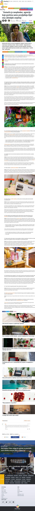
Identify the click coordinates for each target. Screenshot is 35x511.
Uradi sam (23, 1)
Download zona (29, 1)
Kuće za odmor (16, 475)
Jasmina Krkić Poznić (30, 475)
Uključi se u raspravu (27, 420)
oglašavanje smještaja (14, 167)
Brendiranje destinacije (10, 475)
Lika (20, 477)
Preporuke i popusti (15, 1)
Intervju (20, 1)
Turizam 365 (6, 302)
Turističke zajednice (7, 479)
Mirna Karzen (13, 477)
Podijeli (24, 22)
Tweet (27, 22)
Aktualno (2, 488)
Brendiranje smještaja (18, 51)
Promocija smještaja (11, 51)
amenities (5, 216)
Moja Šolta (17, 477)
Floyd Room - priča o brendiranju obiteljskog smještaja (17, 466)
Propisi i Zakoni (10, 1)
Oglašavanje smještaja (21, 495)
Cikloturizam (13, 479)
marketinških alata (15, 77)
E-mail (31, 22)
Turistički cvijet (5, 51)
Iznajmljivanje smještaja (31, 51)
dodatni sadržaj (19, 218)
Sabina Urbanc (23, 477)
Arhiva (18, 492)
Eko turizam (23, 479)
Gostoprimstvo (32, 53)
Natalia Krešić (25, 51)
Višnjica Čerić (20, 475)
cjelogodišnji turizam (20, 300)
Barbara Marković (28, 479)
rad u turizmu (17, 71)
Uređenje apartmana (7, 144)
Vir (5, 475)
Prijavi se (7, 437)
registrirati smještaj (12, 134)
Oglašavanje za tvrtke (21, 494)
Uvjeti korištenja (20, 491)
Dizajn (26, 1)
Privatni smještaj (28, 477)
